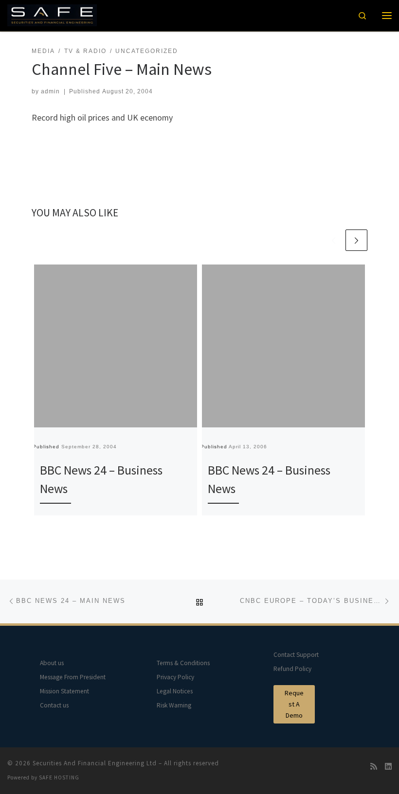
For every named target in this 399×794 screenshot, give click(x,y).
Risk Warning (174, 705)
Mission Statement (64, 691)
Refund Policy (292, 669)
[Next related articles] (356, 240)
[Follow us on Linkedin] (388, 766)
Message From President (73, 677)
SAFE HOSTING (59, 777)
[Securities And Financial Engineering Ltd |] (52, 14)
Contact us (54, 705)
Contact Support (296, 655)
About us (52, 663)
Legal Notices (175, 691)
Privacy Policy (175, 677)
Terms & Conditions (183, 663)
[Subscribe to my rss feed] (373, 766)
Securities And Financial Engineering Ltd (95, 763)
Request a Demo (294, 704)
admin (50, 91)
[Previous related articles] (334, 240)
